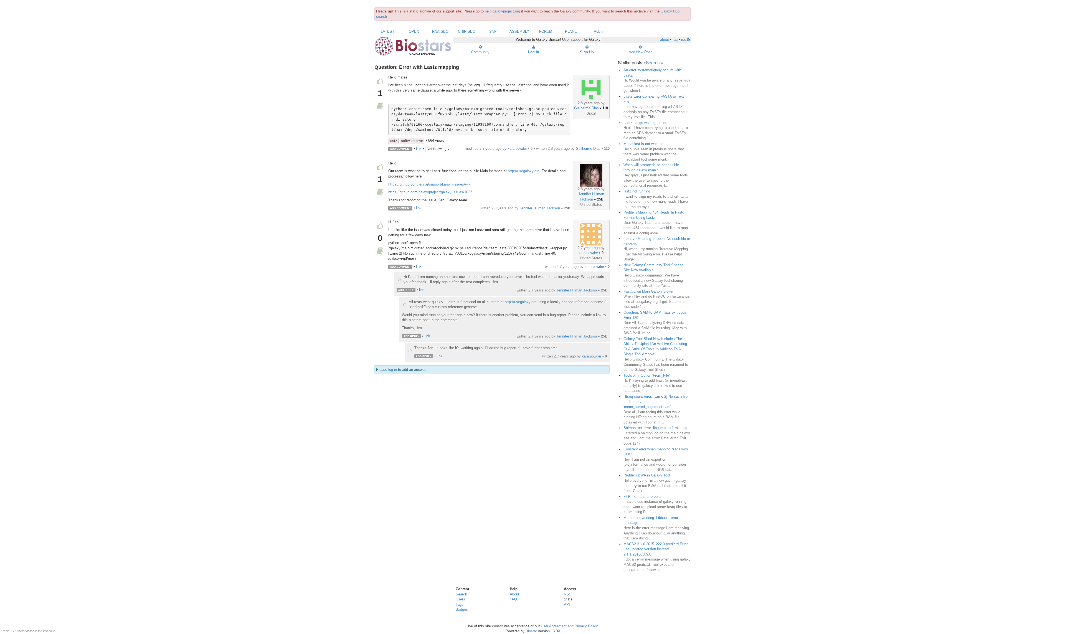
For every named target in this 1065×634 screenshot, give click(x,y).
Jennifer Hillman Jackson (539, 208)
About (514, 594)
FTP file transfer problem (643, 496)
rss (684, 39)
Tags (459, 604)
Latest (387, 31)
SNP (493, 31)
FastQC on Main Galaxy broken (648, 291)
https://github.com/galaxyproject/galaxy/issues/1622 (430, 192)
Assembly (519, 31)
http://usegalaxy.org (523, 171)
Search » (654, 62)
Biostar (531, 631)
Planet (572, 31)
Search (461, 594)
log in (392, 369)
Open (414, 31)
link (419, 148)
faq (675, 39)
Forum (545, 31)
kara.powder (517, 148)
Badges (462, 609)
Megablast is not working (643, 144)
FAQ (513, 599)
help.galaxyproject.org (502, 11)
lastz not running (636, 191)
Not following (437, 149)
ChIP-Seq (466, 31)
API (567, 604)
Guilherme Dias (586, 108)
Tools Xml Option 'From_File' (646, 375)
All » (598, 31)
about (664, 39)
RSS (567, 594)
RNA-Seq (440, 31)
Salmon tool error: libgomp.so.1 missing (655, 428)
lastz (393, 141)
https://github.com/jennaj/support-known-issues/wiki (429, 184)
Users (460, 599)
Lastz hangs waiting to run (644, 123)
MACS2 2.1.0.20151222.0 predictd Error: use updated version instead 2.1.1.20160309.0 (656, 549)
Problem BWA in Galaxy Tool (646, 475)
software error (412, 141)
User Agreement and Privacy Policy (569, 626)
